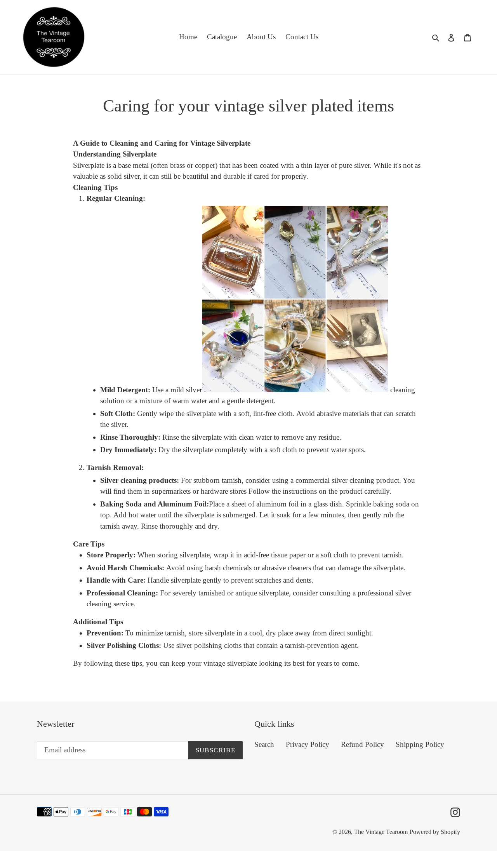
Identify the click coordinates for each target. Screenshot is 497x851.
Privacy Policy (307, 744)
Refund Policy (362, 744)
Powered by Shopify (435, 832)
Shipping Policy (420, 744)
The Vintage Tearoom (381, 832)
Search (264, 744)
